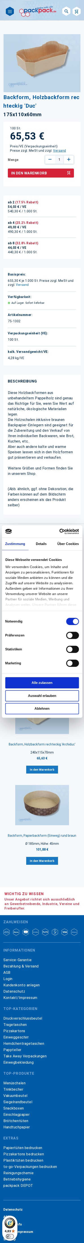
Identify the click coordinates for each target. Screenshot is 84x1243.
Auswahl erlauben (42, 696)
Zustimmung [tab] (15, 544)
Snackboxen (13, 1108)
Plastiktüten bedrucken (23, 1160)
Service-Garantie (17, 960)
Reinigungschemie (18, 1173)
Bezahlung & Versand (21, 966)
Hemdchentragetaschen (23, 1043)
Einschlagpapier (16, 1114)
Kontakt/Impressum (20, 998)
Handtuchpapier (16, 1127)
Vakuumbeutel (15, 1096)
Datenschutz (14, 991)
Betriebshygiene (17, 1179)
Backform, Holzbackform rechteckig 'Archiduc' (42, 744)
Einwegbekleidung (18, 1062)
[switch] (72, 635)
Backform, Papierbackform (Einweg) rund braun (42, 835)
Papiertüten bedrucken (22, 1148)
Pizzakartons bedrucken (23, 1154)
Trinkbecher (13, 1089)
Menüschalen (14, 1083)
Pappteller (12, 1050)
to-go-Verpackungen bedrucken (30, 1167)
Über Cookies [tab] (68, 544)
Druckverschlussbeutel (22, 1018)
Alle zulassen (42, 683)
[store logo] (38, 11)
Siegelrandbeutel (17, 1102)
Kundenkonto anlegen (21, 985)
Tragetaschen (15, 1025)
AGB (7, 972)
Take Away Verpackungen (25, 1056)
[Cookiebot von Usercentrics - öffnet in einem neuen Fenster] (60, 531)
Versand (59, 150)
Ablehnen (42, 708)
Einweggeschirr (16, 1037)
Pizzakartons (14, 1031)
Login (8, 979)
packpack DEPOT (18, 1185)
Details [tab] (41, 544)
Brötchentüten (15, 1121)
